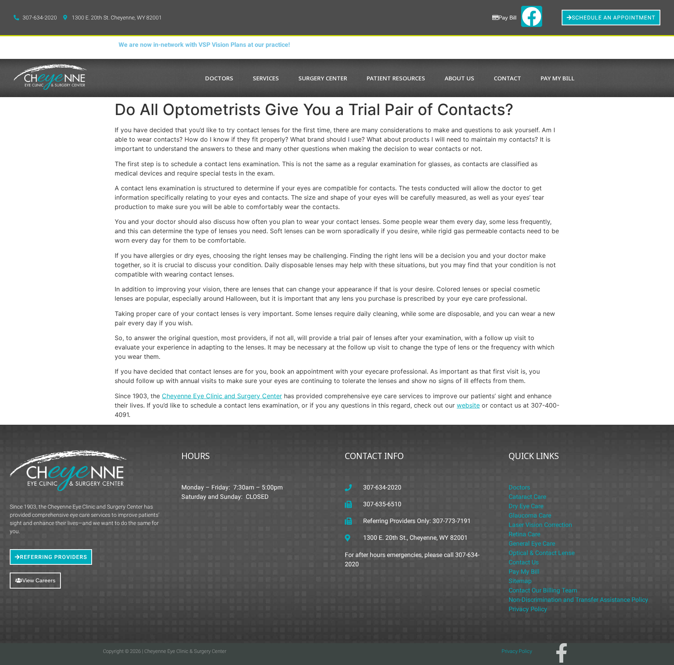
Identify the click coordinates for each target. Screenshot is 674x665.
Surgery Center (322, 78)
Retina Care (524, 534)
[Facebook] (531, 16)
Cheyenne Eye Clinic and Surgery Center (222, 396)
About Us (459, 78)
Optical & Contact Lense (542, 553)
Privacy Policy (528, 609)
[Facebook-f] (561, 653)
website (468, 405)
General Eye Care (532, 543)
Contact (507, 78)
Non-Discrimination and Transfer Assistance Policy (578, 599)
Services (266, 78)
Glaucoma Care (530, 515)
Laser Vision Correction (540, 524)
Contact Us (524, 562)
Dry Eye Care (526, 506)
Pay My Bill (558, 78)
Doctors (219, 78)
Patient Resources (396, 78)
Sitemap (520, 581)
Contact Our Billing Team (543, 590)
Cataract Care (527, 496)
